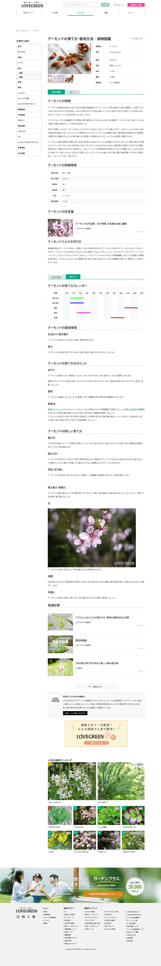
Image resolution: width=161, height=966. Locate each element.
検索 (106, 5)
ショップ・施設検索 (50, 917)
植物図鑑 (80, 12)
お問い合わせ (131, 935)
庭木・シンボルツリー (71, 926)
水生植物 (21, 153)
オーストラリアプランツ (26, 104)
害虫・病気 (68, 941)
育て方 (73, 92)
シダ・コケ (21, 131)
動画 (45, 923)
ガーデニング (68, 917)
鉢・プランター (109, 926)
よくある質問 (131, 923)
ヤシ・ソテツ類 (23, 98)
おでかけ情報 (89, 911)
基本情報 (56, 92)
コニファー (22, 93)
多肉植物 (21, 115)
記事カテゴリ (28, 12)
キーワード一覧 (132, 920)
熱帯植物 (21, 147)
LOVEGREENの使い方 (134, 915)
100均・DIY (108, 914)
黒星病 (134, 409)
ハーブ (20, 62)
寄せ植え (67, 920)
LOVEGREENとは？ (133, 912)
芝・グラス (21, 51)
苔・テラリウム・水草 (111, 911)
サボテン (21, 120)
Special (131, 12)
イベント (46, 920)
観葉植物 (21, 109)
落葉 (21, 77)
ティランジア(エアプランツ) (28, 142)
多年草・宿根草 (69, 923)
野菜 (19, 87)
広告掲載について (133, 926)
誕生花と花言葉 (65, 221)
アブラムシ (58, 409)
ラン (19, 137)
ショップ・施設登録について (136, 929)
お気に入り (138, 38)
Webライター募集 (132, 932)
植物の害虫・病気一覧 (63, 615)
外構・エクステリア (70, 943)
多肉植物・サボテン (70, 938)
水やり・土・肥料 (110, 929)
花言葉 (55, 12)
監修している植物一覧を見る (75, 713)
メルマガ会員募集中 (133, 917)
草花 (19, 46)
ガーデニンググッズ (91, 917)
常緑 (21, 73)
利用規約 (130, 938)
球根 (19, 57)
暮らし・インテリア (91, 914)
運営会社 (130, 941)
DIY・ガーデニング (65, 638)
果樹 (19, 82)
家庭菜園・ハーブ (70, 929)
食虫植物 (21, 126)
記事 (45, 911)
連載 (106, 12)
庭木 (29, 31)
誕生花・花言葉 (69, 914)
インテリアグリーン (111, 917)
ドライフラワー (90, 920)
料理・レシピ (68, 932)
